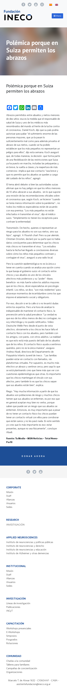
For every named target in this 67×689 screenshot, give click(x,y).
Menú (58, 16)
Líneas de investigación (18, 603)
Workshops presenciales (18, 628)
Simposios (11, 635)
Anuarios (10, 503)
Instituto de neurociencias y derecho (25, 545)
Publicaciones (13, 607)
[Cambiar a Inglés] (57, 4)
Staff (8, 495)
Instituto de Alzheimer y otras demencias (27, 553)
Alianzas (10, 499)
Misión (9, 492)
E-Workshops (13, 632)
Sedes (9, 507)
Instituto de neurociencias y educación (26, 549)
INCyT (9, 610)
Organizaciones (14, 672)
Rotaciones (12, 643)
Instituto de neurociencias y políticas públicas (29, 542)
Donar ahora (33, 456)
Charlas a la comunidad (18, 660)
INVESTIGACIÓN (15, 524)
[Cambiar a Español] (51, 4)
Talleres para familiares (17, 664)
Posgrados (11, 639)
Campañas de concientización (21, 668)
